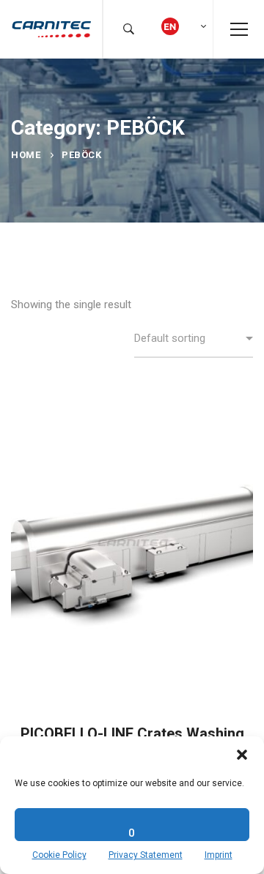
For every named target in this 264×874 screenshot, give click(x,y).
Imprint (218, 855)
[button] (242, 754)
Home (25, 154)
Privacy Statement (146, 855)
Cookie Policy (59, 855)
